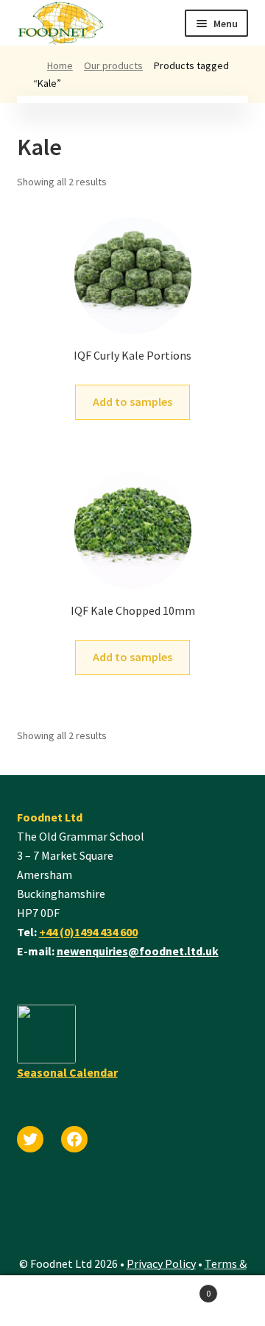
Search (66, 1301)
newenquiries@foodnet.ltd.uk (138, 951)
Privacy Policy (161, 1263)
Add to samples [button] (132, 401)
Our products (113, 65)
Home (60, 65)
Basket (171, 1288)
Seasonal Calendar (67, 1072)
